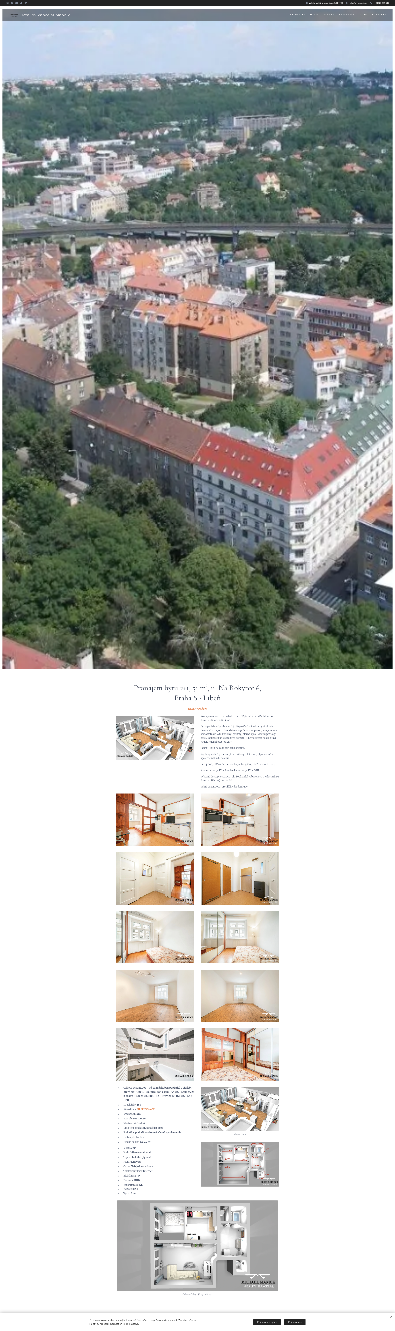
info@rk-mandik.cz (358, 3)
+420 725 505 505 (381, 3)
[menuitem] (298, 15)
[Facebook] (12, 3)
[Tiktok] (21, 3)
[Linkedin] (26, 3)
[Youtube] (17, 3)
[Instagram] (7, 3)
